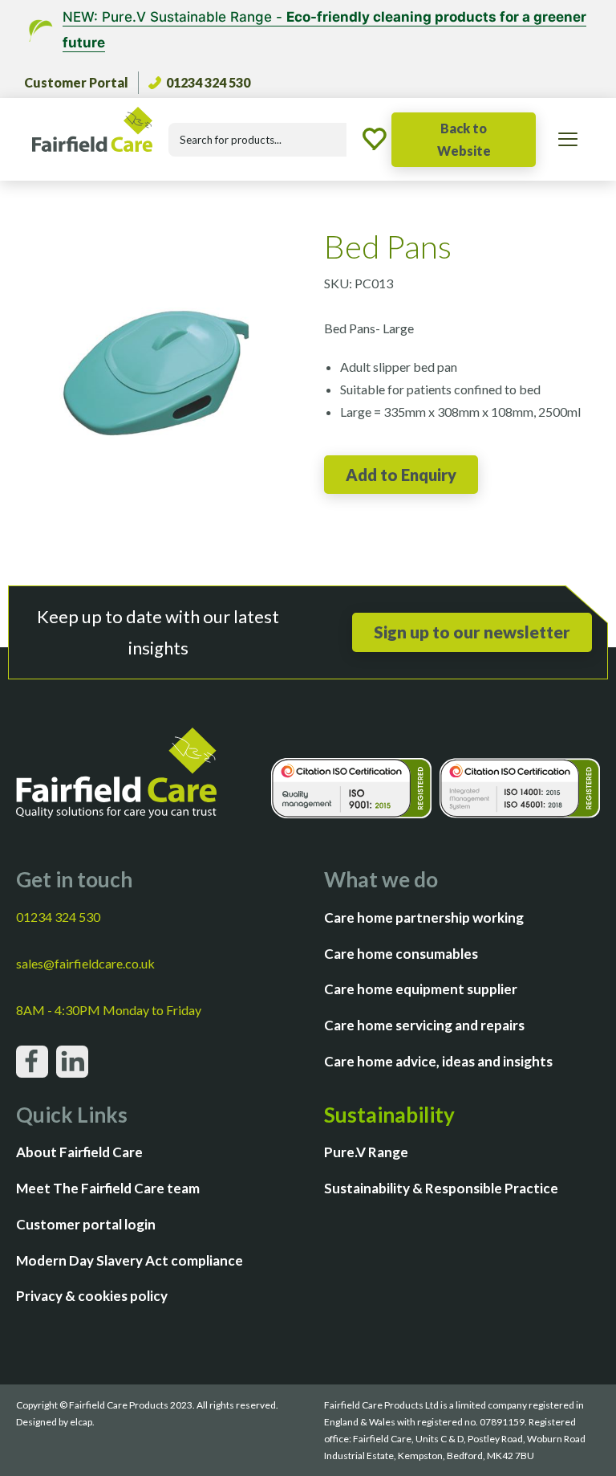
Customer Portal (76, 82)
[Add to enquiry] (401, 474)
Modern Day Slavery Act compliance (129, 1260)
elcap (81, 1422)
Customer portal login (86, 1224)
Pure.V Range (366, 1152)
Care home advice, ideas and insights (438, 1061)
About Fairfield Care (79, 1152)
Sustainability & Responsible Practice (441, 1188)
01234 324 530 (208, 82)
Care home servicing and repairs (424, 1025)
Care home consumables (401, 953)
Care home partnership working (424, 917)
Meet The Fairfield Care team (108, 1188)
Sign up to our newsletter (472, 632)
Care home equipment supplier (420, 989)
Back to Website (464, 139)
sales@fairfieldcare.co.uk (85, 963)
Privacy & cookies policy (92, 1295)
